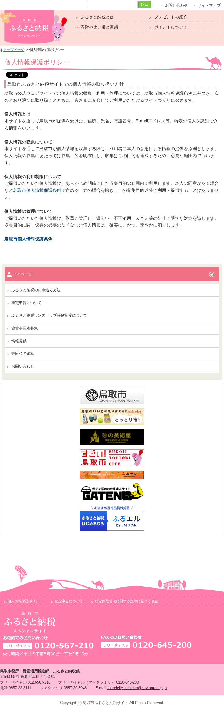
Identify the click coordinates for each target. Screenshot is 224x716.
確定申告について (69, 601)
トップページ (13, 50)
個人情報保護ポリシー (25, 601)
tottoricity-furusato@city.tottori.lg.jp (137, 688)
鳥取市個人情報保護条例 (37, 190)
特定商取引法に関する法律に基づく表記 (126, 601)
